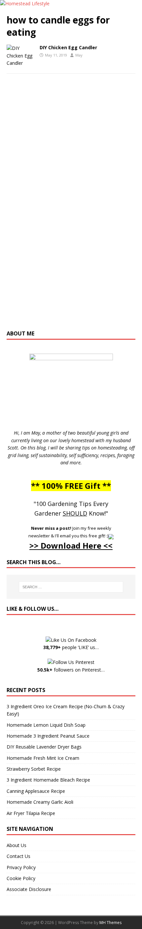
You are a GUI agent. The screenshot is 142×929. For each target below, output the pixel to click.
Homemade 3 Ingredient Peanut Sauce (48, 736)
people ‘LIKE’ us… (71, 647)
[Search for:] (71, 587)
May (79, 55)
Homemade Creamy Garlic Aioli (40, 802)
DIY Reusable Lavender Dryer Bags (44, 747)
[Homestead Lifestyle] (25, 3)
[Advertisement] (71, 208)
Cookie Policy (21, 878)
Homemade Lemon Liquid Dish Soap (46, 725)
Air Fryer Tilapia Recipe (31, 813)
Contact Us (18, 856)
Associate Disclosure (29, 889)
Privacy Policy (21, 867)
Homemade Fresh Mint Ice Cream (43, 758)
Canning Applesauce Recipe (36, 791)
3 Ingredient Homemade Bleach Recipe (48, 780)
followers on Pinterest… (71, 670)
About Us (16, 845)
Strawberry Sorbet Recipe (34, 769)
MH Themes (110, 922)
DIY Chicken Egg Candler (68, 47)
